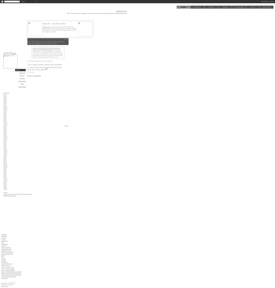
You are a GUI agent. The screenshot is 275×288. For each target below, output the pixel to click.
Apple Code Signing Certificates (11, 273)
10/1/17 (5, 178)
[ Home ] (66, 125)
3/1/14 (5, 127)
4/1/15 (5, 143)
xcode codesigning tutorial (11, 194)
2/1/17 (5, 169)
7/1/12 (5, 104)
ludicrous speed (38, 64)
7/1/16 (5, 160)
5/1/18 (5, 184)
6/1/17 (5, 173)
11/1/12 (5, 108)
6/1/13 (5, 117)
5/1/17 (5, 172)
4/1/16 (5, 157)
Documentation (6, 247)
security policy (49, 64)
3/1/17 (5, 170)
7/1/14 (5, 132)
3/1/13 (5, 113)
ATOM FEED (8, 53)
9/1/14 (5, 134)
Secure (211, 7)
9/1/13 (5, 120)
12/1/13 (5, 124)
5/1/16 (5, 158)
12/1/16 (5, 166)
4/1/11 (5, 94)
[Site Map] (4, 278)
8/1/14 (5, 133)
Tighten (183, 7)
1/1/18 (5, 182)
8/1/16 (5, 162)
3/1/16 (5, 156)
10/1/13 (5, 121)
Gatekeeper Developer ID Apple (11, 275)
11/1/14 (5, 137)
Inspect (225, 7)
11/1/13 (5, 123)
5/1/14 (5, 130)
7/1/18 (5, 185)
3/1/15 (5, 141)
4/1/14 (5, 128)
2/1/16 (5, 155)
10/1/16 (5, 164)
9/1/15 (5, 149)
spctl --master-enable (7, 268)
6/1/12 (5, 102)
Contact (3, 259)
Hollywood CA (5, 265)
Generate (197, 7)
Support (3, 246)
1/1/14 (5, 125)
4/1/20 (5, 189)
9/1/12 (5, 106)
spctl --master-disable (8, 270)
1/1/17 (5, 168)
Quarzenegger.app (7, 254)
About (3, 255)
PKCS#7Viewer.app (7, 252)
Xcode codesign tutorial (8, 276)
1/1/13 (5, 111)
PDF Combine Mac (26, 194)
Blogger (3, 260)
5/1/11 (5, 95)
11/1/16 (5, 165)
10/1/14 (5, 136)
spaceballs (58, 64)
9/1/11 (5, 98)
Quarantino (239, 7)
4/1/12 (5, 100)
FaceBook (4, 262)
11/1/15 (5, 151)
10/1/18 (5, 188)
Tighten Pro (46, 27)
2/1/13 (5, 112)
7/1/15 (5, 146)
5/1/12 (5, 101)
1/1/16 (5, 153)
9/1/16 (5, 163)
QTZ (252, 7)
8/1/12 (5, 105)
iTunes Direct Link (7, 264)
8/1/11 (5, 97)
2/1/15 (5, 140)
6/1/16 (5, 159)
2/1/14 (5, 126)
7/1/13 (5, 118)
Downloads (266, 7)
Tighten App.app (6, 249)
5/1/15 (5, 144)
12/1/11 (5, 99)
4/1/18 (5, 183)
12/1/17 (5, 181)
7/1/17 (5, 175)
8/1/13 (5, 119)
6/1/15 (5, 145)
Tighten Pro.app (6, 251)
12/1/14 (5, 138)
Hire (2, 257)
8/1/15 (5, 147)
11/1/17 (5, 179)
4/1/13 (5, 114)
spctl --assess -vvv (7, 267)
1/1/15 (5, 139)
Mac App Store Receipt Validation (11, 272)
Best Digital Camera (9, 196)
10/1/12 (5, 107)
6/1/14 (5, 131)
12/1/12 (5, 110)
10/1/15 (5, 150)
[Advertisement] (78, 70)
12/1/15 (5, 152)
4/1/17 (5, 171)
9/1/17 (5, 177)
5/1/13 (5, 115)
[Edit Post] (46, 69)
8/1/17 (5, 176)
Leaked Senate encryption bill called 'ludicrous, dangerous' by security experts (46, 48)
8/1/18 (5, 186)
